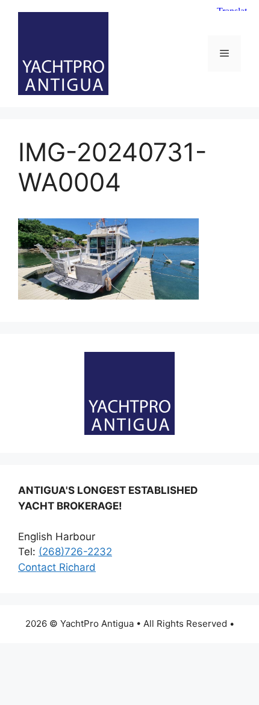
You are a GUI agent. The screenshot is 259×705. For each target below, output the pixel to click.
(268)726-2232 (75, 552)
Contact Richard (57, 567)
